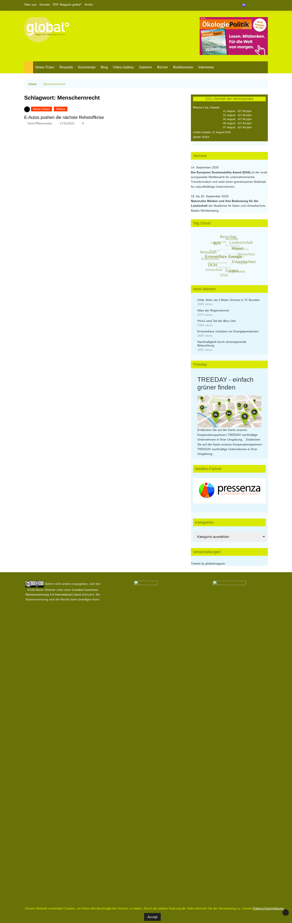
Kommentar (87, 67)
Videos (60, 109)
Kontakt (45, 4)
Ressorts (66, 67)
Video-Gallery (123, 67)
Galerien (145, 67)
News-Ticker (44, 67)
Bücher (162, 67)
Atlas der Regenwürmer (213, 310)
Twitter (257, 5)
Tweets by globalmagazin (208, 563)
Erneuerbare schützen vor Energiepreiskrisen (228, 331)
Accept (152, 917)
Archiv (89, 4)
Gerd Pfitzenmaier (40, 123)
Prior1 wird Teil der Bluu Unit (216, 321)
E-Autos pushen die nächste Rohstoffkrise (64, 117)
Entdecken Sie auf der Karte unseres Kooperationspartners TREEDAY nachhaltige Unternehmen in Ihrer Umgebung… (227, 434)
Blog (104, 67)
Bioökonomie (183, 67)
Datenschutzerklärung (268, 908)
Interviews (206, 67)
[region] (229, 491)
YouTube (264, 5)
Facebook (250, 5)
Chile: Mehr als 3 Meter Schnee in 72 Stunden (228, 300)
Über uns (30, 4)
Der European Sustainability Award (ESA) (221, 172)
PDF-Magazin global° (67, 4)
